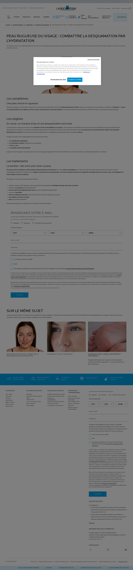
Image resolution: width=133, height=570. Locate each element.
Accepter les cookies (74, 79)
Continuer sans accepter (93, 59)
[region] (67, 71)
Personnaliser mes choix (58, 79)
